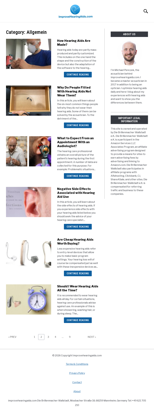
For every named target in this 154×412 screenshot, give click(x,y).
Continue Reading (78, 74)
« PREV (12, 337)
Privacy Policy (77, 373)
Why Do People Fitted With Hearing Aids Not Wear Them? (74, 91)
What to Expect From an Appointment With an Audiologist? (75, 142)
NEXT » (92, 337)
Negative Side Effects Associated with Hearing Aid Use (76, 193)
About (77, 391)
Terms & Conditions (77, 364)
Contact (77, 382)
